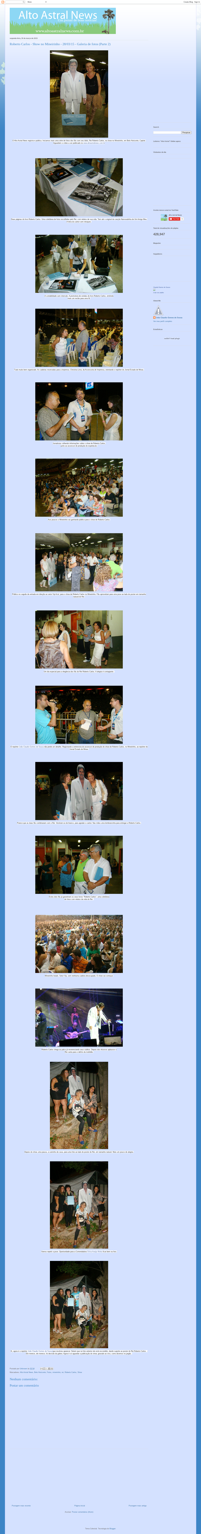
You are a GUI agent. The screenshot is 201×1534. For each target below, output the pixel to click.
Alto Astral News (26, 1372)
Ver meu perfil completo (162, 321)
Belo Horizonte (40, 1372)
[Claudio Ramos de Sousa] (154, 290)
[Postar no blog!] (44, 1368)
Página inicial (79, 1506)
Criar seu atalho (158, 292)
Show (80, 1372)
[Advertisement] (79, 1476)
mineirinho (57, 1372)
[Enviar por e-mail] (41, 1368)
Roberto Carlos (70, 1372)
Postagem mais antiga (137, 1506)
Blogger (112, 1529)
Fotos (49, 1372)
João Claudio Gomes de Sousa (31, 747)
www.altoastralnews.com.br (94, 143)
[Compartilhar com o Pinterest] (52, 1368)
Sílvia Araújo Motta (94, 1252)
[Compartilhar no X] (46, 1368)
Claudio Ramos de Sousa (161, 287)
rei (63, 1372)
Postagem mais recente (21, 1506)
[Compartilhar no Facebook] (49, 1368)
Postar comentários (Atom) (82, 1512)
